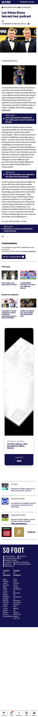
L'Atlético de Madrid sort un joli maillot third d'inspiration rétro (27, 302)
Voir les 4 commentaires (12, 257)
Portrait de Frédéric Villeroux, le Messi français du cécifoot (16, 483)
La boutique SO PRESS (13, 558)
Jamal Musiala (6, 584)
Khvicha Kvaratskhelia (7, 615)
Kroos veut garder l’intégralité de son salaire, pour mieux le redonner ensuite (19, 120)
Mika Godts (5, 588)
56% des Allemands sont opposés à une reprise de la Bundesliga (19, 175)
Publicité (8, 564)
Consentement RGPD (23, 564)
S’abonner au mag (27, 2)
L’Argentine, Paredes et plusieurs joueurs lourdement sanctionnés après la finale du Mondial (9, 303)
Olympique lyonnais (17, 604)
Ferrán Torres (5, 607)
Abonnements (10, 556)
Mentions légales (11, 560)
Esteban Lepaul (6, 604)
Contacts (23, 556)
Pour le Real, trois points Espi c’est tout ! (8, 273)
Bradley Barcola (5, 600)
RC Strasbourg (17, 596)
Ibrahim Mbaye (5, 611)
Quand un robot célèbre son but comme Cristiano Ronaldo (16, 514)
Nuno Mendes (6, 580)
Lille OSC (16, 618)
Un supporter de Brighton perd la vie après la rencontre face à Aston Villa (18, 497)
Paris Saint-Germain (16, 581)
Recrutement (9, 566)
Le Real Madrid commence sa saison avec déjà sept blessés (28, 273)
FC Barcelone (16, 600)
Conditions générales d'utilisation (17, 562)
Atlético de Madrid (17, 615)
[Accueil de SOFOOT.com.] (6, 2)
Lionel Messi (5, 592)
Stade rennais (15, 586)
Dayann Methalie (6, 596)
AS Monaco (16, 611)
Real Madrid (15, 607)
